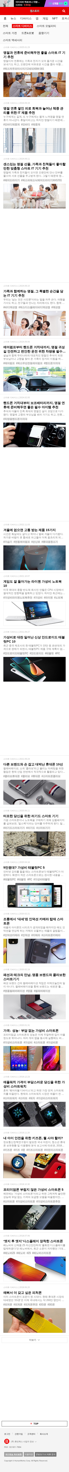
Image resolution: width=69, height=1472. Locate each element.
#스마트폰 (39, 1042)
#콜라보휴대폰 (11, 776)
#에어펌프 (9, 363)
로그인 (7, 1433)
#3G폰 (51, 1304)
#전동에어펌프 (22, 541)
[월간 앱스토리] (34, 11)
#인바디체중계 (11, 124)
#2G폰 (42, 1304)
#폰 (23, 1149)
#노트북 (58, 597)
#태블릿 (49, 653)
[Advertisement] (34, 247)
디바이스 (26, 18)
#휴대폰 (35, 776)
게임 (45, 18)
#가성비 (38, 597)
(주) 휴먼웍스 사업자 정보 (22, 1441)
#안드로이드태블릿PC (15, 653)
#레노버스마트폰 (41, 1253)
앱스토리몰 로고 (6, 1441)
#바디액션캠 (10, 307)
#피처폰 (7, 1304)
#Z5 (29, 1253)
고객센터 (31, 1433)
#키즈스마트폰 (34, 1149)
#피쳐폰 (18, 1304)
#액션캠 (55, 307)
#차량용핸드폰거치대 (15, 419)
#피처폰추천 (31, 1304)
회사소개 (44, 1433)
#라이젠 (48, 597)
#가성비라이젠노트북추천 (17, 597)
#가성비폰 (52, 1042)
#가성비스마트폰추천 (48, 1201)
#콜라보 (25, 776)
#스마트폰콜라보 (51, 776)
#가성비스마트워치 (47, 1098)
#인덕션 (25, 935)
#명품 (29, 990)
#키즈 (17, 1149)
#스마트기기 (43, 827)
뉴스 (13, 18)
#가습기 (7, 541)
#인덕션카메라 (11, 935)
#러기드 (30, 827)
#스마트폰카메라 (51, 935)
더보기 (32, 1340)
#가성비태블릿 (41, 879)
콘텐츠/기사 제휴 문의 (45, 1454)
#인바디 (25, 124)
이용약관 (29, 1454)
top (35, 1423)
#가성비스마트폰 (12, 1042)
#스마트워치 (10, 1098)
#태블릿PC (9, 879)
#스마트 (23, 1098)
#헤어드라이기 (11, 180)
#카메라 (35, 935)
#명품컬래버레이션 (14, 990)
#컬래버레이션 (42, 990)
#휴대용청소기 (50, 541)
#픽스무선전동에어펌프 (29, 363)
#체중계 (35, 124)
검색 (63, 11)
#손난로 (35, 541)
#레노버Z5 (9, 1253)
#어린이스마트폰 (53, 1149)
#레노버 (20, 1253)
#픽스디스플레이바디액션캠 (34, 307)
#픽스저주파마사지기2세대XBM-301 (23, 68)
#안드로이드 (37, 653)
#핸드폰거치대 (52, 363)
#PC (57, 653)
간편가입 (19, 1433)
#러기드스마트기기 (14, 827)
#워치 (32, 1098)
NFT (55, 18)
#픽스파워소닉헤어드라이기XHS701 (41, 180)
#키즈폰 (7, 1149)
